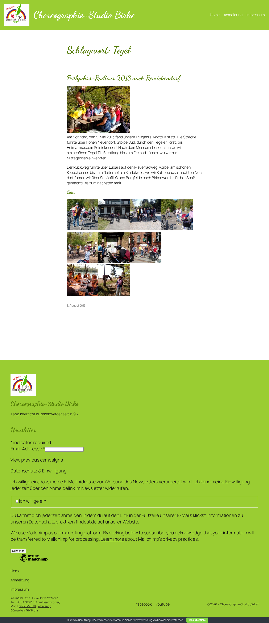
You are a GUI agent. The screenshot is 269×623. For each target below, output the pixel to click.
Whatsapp (44, 606)
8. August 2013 (76, 305)
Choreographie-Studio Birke (83, 15)
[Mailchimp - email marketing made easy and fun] (34, 561)
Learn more (112, 539)
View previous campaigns (37, 460)
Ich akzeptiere (197, 620)
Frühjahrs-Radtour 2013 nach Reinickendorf (123, 78)
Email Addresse (28, 449)
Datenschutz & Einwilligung (38, 471)
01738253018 (27, 606)
